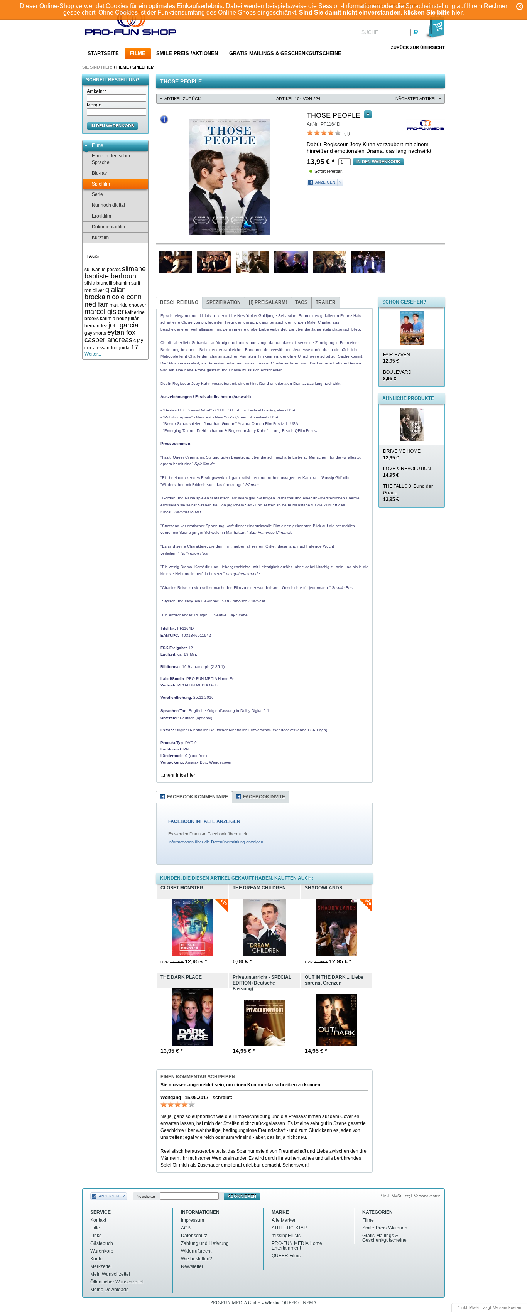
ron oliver (94, 290)
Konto (96, 1258)
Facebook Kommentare (197, 796)
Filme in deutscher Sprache (111, 159)
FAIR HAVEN (396, 358)
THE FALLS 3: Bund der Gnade (408, 493)
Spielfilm (143, 67)
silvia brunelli (98, 283)
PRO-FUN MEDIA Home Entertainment (297, 1246)
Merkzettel (101, 1266)
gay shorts (95, 333)
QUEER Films (286, 1255)
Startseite (103, 53)
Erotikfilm (101, 216)
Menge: (95, 105)
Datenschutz (194, 1235)
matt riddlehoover (128, 305)
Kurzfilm (100, 237)
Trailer (326, 302)
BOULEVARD (397, 375)
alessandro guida (111, 348)
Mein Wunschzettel (110, 1274)
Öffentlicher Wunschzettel (117, 1282)
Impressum (192, 1220)
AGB (186, 1228)
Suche (369, 32)
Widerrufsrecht (196, 1251)
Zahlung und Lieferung (205, 1243)
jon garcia (123, 325)
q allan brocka (105, 293)
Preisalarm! (268, 302)
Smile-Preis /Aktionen (187, 53)
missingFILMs (286, 1235)
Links (95, 1235)
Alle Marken (284, 1220)
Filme (137, 53)
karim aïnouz (113, 318)
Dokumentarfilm (108, 226)
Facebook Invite (264, 796)
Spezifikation (223, 302)
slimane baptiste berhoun (115, 272)
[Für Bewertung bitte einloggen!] (310, 132)
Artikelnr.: (96, 91)
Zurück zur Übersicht (418, 47)
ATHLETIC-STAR (289, 1228)
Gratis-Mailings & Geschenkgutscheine (285, 53)
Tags (301, 302)
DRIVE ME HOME (402, 454)
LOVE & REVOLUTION (407, 472)
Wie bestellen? (196, 1258)
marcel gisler (104, 311)
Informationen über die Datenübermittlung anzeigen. (216, 842)
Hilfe (95, 1228)
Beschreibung (179, 302)
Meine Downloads (109, 1289)
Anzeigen (325, 182)
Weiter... (92, 354)
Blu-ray (99, 173)
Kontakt (98, 1220)
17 (135, 347)
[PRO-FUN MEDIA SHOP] (130, 24)
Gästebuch (101, 1243)
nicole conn (124, 297)
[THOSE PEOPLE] (229, 177)
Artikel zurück (182, 98)
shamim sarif (126, 283)
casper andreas (108, 340)
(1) (347, 133)
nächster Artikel (416, 98)
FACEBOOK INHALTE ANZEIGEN (204, 821)
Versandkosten (507, 1307)
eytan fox (121, 332)
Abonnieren (242, 1196)
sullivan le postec (102, 269)
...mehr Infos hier (177, 775)
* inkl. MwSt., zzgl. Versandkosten (411, 1196)
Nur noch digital (108, 205)
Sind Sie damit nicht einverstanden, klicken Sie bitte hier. (381, 12)
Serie (97, 194)
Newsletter (146, 1196)
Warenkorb (101, 1251)
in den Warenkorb (112, 125)
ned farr (96, 304)
